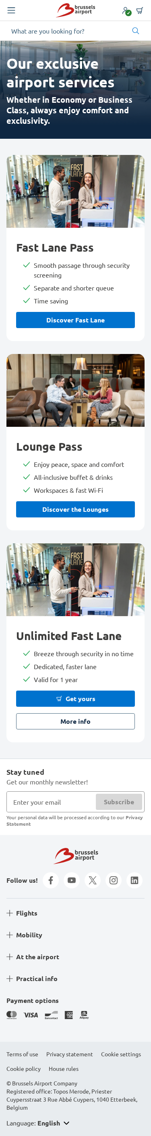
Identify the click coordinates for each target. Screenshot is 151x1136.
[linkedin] (134, 880)
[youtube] (72, 880)
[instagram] (113, 880)
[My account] (125, 10)
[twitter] (93, 880)
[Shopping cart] (140, 10)
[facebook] (51, 880)
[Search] (136, 31)
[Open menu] (11, 10)
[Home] (75, 10)
